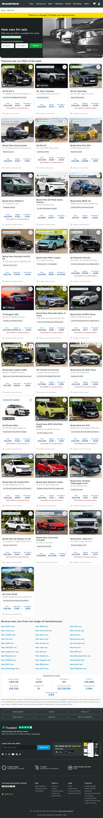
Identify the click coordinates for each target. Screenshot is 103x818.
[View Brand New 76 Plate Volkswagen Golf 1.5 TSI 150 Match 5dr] (85, 465)
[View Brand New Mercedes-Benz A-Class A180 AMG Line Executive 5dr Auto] (51, 298)
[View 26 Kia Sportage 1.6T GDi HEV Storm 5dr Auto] (85, 76)
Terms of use (72, 788)
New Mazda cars (42, 656)
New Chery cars (7, 631)
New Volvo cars (42, 669)
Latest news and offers (11, 743)
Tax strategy (89, 796)
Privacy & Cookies (74, 791)
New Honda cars (42, 643)
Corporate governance (92, 793)
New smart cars (76, 664)
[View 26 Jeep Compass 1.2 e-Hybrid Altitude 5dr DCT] (51, 76)
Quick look (10, 85)
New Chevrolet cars (44, 631)
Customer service (41, 788)
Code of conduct (90, 803)
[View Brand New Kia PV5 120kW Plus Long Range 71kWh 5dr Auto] (85, 409)
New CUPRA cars (8, 635)
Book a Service (18, 717)
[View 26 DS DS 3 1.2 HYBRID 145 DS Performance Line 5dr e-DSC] (17, 76)
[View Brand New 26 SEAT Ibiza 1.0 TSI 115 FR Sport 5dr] (85, 354)
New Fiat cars (6, 639)
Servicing (77, 4)
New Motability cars (78, 669)
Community (56, 793)
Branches (59, 4)
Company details (90, 798)
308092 (63, 699)
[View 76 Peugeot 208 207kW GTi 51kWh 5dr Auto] (17, 298)
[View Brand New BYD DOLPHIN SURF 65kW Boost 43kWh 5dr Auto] (51, 409)
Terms (70, 786)
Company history (57, 791)
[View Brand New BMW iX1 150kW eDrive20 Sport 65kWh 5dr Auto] (85, 184)
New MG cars (41, 652)
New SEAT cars (7, 664)
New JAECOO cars (9, 647)
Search (36, 46)
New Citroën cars (77, 631)
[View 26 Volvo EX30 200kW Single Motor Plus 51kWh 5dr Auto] (17, 579)
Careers (51, 712)
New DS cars (75, 635)
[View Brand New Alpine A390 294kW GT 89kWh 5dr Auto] (17, 354)
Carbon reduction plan (92, 800)
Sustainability (56, 796)
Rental (68, 4)
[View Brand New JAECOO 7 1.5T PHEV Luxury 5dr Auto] (85, 522)
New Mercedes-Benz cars (80, 656)
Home (3, 10)
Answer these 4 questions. (65, 811)
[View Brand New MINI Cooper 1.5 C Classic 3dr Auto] (51, 241)
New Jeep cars (42, 647)
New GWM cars (7, 643)
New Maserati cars (8, 656)
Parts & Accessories (85, 717)
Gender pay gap (90, 786)
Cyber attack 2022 (74, 793)
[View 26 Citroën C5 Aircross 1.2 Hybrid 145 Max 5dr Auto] (51, 354)
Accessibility (39, 791)
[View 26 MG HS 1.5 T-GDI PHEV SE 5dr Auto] (51, 130)
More (86, 4)
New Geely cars (42, 639)
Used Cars (51, 717)
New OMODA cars (8, 660)
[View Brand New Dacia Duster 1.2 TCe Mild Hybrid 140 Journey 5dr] (17, 130)
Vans (50, 4)
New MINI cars (76, 652)
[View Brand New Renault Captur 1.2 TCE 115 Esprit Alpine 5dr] (51, 465)
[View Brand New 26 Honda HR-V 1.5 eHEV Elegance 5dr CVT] (17, 465)
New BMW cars (42, 626)
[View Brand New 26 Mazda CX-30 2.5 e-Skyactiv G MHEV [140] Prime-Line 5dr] (17, 522)
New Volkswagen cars (10, 669)
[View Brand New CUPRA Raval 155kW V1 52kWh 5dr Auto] (85, 298)
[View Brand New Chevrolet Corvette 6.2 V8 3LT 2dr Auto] (51, 522)
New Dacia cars (42, 635)
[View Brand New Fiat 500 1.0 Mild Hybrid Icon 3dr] (85, 130)
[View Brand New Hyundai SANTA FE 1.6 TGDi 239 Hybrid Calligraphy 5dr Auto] (17, 241)
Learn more (59, 748)
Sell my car (41, 4)
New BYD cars (76, 626)
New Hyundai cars (77, 643)
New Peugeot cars (43, 660)
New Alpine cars (8, 626)
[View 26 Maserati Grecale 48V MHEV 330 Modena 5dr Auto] (85, 241)
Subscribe (44, 747)
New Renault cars (77, 660)
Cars (31, 4)
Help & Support (18, 712)
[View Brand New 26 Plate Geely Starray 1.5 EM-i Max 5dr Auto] (51, 184)
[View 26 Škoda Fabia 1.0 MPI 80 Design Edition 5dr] (17, 409)
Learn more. (36, 734)
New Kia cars (75, 647)
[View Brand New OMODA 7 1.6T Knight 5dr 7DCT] (17, 184)
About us (55, 786)
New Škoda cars (42, 664)
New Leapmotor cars (9, 652)
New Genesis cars (77, 639)
